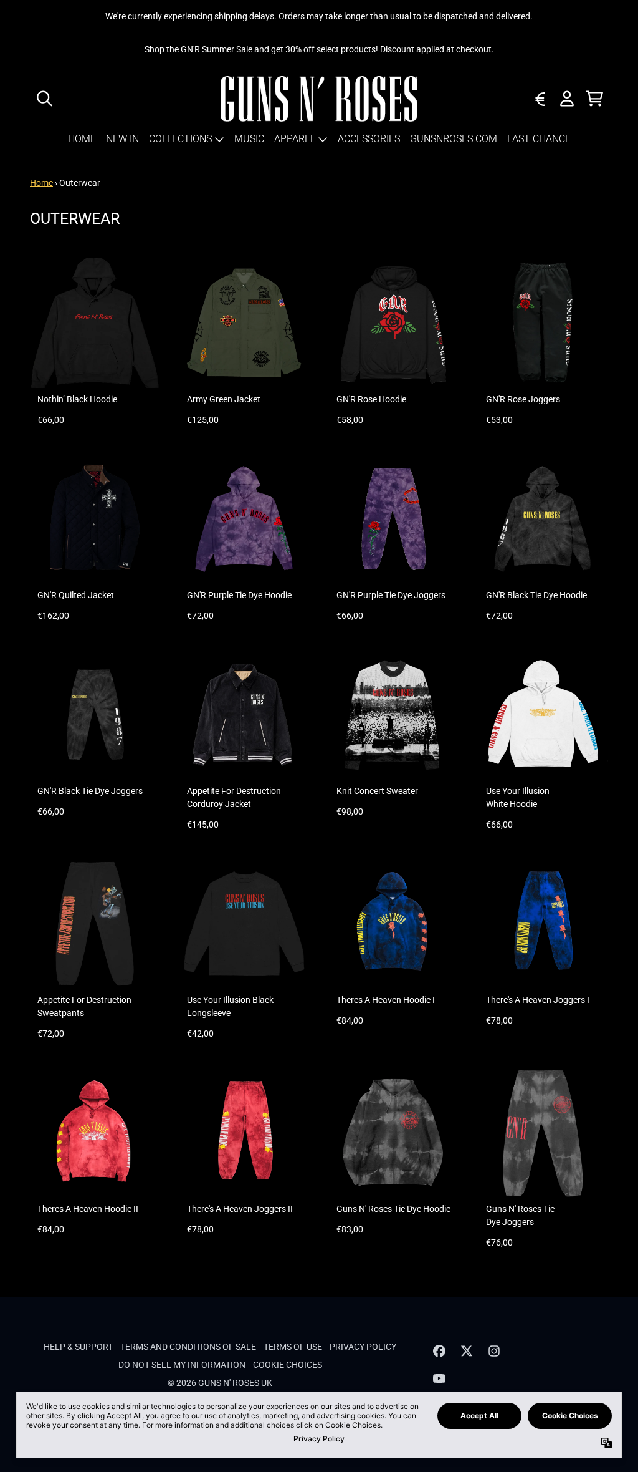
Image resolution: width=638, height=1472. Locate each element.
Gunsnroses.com (453, 139)
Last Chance (539, 139)
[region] (319, 49)
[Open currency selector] (539, 98)
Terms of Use (293, 1347)
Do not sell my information (181, 1365)
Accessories (369, 139)
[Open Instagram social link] (494, 1351)
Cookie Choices (287, 1365)
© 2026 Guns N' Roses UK (220, 1383)
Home (82, 139)
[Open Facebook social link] (439, 1351)
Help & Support (78, 1347)
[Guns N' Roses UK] (319, 99)
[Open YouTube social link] (439, 1378)
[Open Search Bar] (43, 98)
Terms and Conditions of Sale (188, 1347)
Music (249, 139)
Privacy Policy (363, 1347)
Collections (180, 139)
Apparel (294, 139)
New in (122, 139)
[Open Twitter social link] (466, 1351)
